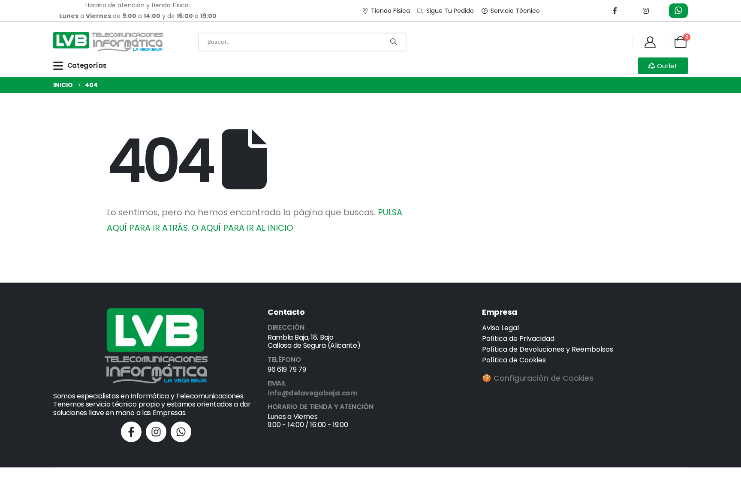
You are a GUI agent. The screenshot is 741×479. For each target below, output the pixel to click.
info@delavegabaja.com (313, 393)
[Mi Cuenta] (650, 42)
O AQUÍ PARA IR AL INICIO (242, 228)
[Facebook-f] (131, 432)
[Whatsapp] (181, 432)
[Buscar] (394, 42)
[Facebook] (615, 10)
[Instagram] (645, 10)
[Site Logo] (108, 41)
